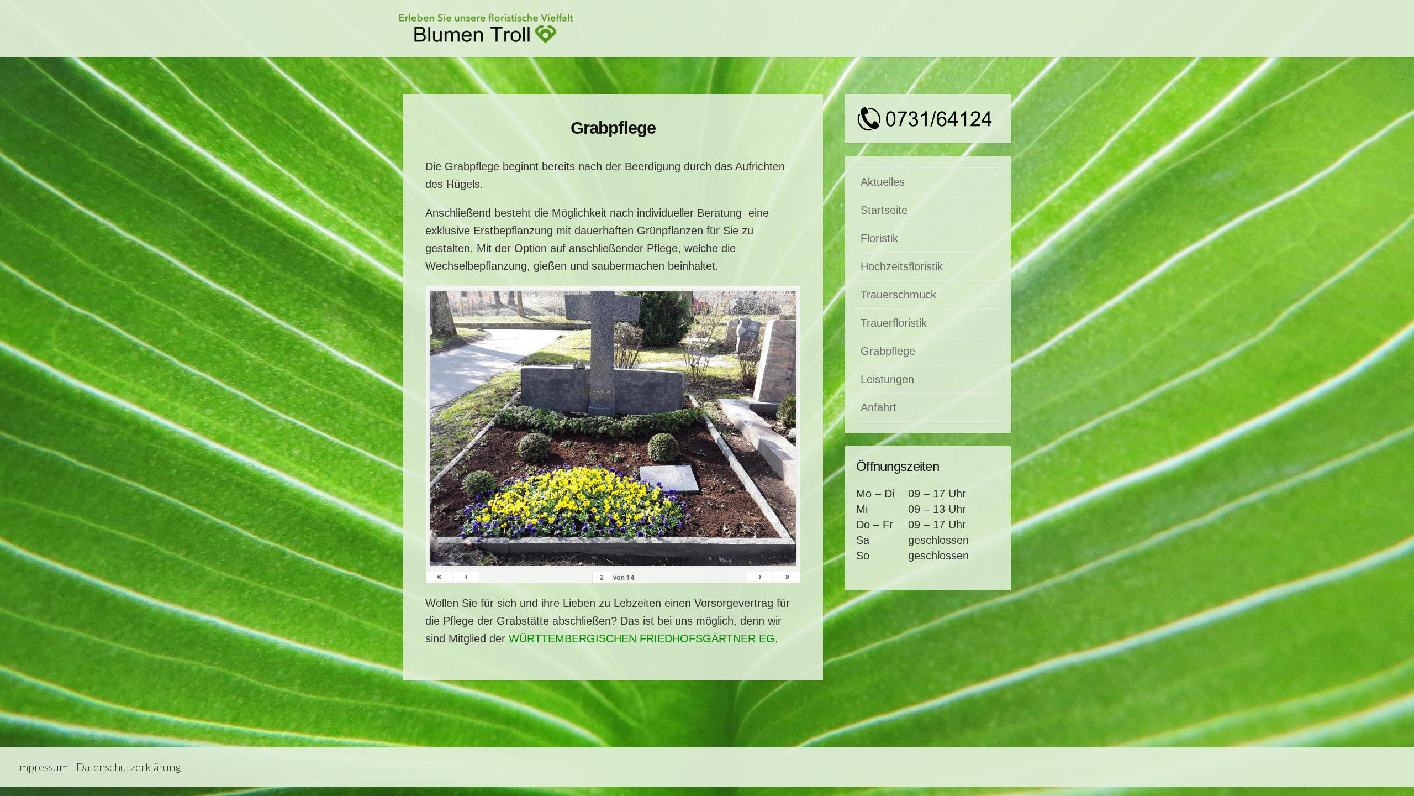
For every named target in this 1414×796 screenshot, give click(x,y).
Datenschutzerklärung (128, 767)
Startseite (884, 210)
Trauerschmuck (898, 295)
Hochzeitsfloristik (902, 266)
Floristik (879, 238)
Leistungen (887, 379)
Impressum (42, 767)
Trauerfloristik (894, 323)
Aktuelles (883, 182)
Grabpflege (888, 351)
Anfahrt (878, 407)
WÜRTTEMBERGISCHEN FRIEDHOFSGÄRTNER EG (642, 638)
